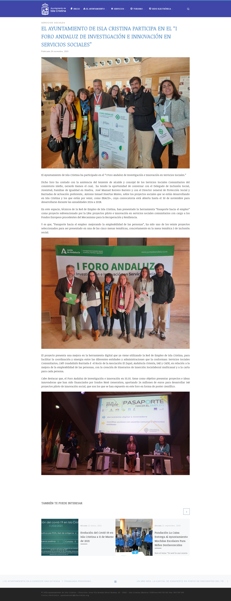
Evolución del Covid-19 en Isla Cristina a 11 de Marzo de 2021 (96, 537)
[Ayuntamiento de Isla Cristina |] (53, 8)
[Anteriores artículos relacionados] (179, 511)
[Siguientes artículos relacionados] (186, 511)
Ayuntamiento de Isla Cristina (62, 592)
